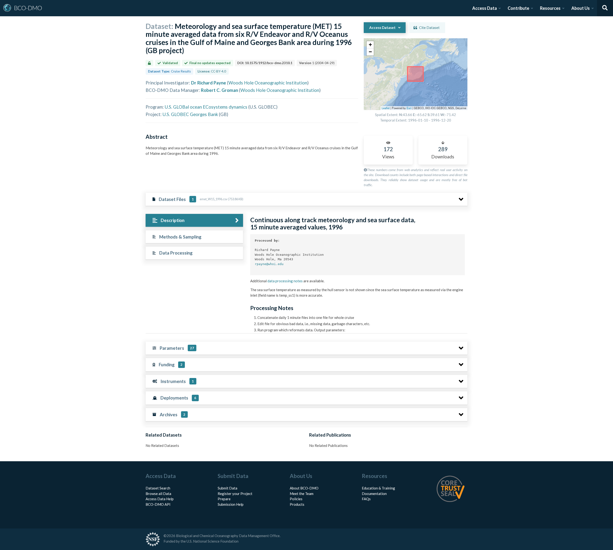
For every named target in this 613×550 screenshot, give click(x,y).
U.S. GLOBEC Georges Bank (190, 114)
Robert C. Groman (219, 90)
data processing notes (285, 281)
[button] (370, 44)
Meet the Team (301, 493)
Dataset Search (158, 488)
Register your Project (235, 493)
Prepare (224, 499)
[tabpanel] (357, 326)
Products (297, 504)
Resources (550, 8)
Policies (296, 499)
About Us (580, 8)
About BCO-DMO (304, 488)
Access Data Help (160, 499)
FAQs (366, 499)
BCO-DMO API (158, 504)
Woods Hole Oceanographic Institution (267, 82)
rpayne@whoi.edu (269, 264)
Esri (409, 108)
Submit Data (227, 488)
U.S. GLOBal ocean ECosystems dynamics (206, 107)
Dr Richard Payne (208, 82)
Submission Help (231, 504)
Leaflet (386, 108)
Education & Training (378, 488)
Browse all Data (158, 493)
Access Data (484, 8)
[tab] (194, 220)
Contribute (518, 8)
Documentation (374, 493)
